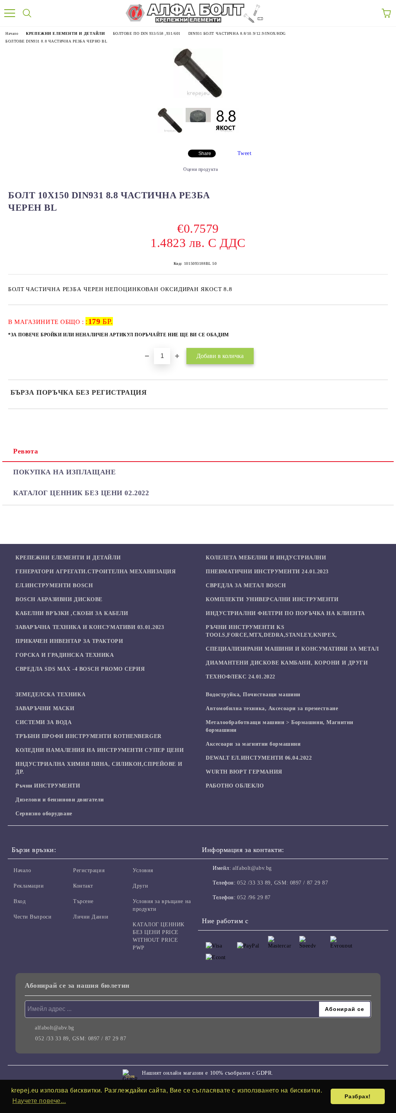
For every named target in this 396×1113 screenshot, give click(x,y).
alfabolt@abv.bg (251, 868)
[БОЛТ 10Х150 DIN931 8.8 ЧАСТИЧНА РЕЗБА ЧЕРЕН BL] (198, 96)
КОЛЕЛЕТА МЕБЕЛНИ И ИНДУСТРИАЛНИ (266, 558)
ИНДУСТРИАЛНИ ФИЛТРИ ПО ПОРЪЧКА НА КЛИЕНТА (285, 613)
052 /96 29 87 (253, 897)
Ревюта (25, 451)
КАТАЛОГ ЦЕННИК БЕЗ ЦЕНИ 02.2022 (81, 493)
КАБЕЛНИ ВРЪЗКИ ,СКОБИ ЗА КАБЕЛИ (71, 613)
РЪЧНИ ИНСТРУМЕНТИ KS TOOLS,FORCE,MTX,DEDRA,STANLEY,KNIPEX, (271, 631)
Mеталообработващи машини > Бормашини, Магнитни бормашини (279, 726)
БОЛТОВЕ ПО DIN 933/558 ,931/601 (147, 33)
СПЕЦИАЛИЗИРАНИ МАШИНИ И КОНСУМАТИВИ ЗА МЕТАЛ (292, 649)
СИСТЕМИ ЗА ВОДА (43, 722)
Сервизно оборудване (43, 813)
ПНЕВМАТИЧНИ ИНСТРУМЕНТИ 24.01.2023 (267, 571)
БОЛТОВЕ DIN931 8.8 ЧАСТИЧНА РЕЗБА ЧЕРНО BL (56, 41)
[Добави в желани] (376, 317)
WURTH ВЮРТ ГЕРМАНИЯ (244, 772)
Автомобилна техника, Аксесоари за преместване (272, 708)
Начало (11, 33)
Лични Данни (90, 917)
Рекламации (29, 886)
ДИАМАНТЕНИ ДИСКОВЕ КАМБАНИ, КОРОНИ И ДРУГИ (287, 663)
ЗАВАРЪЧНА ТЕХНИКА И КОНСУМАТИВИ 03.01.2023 (89, 627)
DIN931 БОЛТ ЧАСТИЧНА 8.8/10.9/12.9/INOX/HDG (237, 33)
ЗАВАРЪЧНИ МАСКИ (44, 708)
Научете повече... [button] (39, 1101)
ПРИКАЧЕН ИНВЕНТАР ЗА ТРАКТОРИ (69, 641)
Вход (20, 901)
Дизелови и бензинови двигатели (59, 800)
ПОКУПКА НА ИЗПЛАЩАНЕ (64, 472)
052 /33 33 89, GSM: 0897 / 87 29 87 (282, 883)
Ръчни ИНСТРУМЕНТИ (47, 786)
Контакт (83, 886)
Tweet (244, 153)
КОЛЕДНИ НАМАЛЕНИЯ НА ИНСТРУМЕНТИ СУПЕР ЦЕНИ (99, 750)
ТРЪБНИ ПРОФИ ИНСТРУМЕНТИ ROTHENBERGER (88, 736)
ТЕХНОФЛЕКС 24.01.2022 (240, 677)
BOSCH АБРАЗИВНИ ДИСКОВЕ (58, 599)
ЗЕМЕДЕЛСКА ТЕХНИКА (50, 694)
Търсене (83, 901)
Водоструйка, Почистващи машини (253, 694)
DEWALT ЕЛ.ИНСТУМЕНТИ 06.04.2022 (259, 758)
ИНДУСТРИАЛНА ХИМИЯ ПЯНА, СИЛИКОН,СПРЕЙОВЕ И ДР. (98, 768)
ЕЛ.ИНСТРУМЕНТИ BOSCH (54, 585)
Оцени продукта (200, 169)
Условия (143, 870)
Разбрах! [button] (357, 1096)
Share (204, 153)
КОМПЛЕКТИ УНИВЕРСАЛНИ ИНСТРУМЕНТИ (272, 599)
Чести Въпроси (32, 917)
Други (140, 886)
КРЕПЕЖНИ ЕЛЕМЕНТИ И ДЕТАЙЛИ (65, 33)
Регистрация (88, 870)
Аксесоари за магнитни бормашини (253, 744)
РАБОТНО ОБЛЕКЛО (235, 786)
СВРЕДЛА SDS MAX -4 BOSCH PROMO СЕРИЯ (80, 669)
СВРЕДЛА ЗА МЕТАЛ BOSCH (246, 585)
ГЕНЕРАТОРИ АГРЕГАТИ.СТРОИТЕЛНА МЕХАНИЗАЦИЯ (95, 571)
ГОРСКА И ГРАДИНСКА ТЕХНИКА (64, 655)
